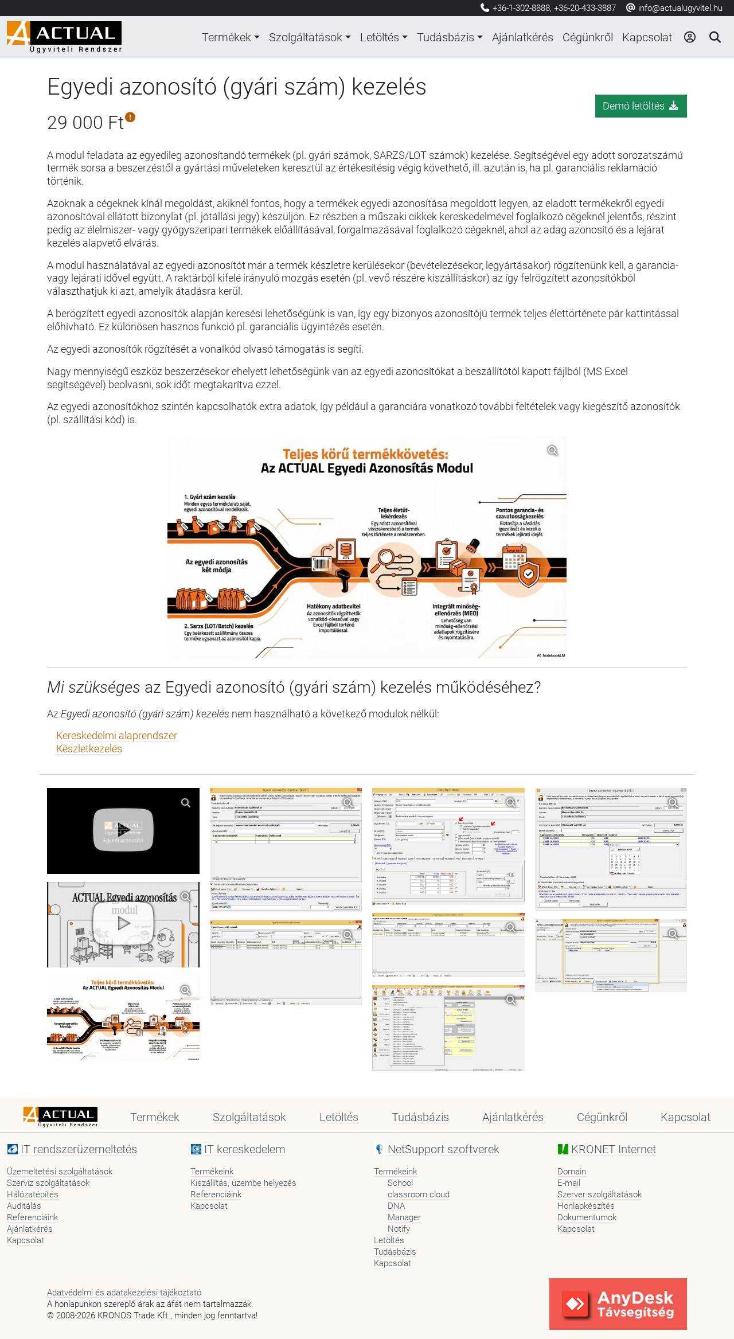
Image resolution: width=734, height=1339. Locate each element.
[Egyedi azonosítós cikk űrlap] (448, 846)
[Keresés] (714, 37)
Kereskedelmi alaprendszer (116, 735)
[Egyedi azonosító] (123, 830)
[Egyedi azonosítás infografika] (123, 1017)
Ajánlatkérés (522, 37)
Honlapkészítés (586, 1206)
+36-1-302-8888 (521, 8)
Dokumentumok (586, 1217)
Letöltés (379, 37)
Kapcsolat (647, 37)
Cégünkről (588, 37)
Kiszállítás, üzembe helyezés (243, 1183)
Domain (571, 1171)
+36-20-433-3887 (585, 8)
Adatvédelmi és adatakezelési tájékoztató (124, 1292)
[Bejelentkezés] (689, 37)
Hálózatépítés (32, 1194)
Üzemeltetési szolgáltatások (59, 1171)
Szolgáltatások (305, 37)
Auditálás (24, 1206)
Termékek (226, 37)
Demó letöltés (635, 106)
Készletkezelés (89, 749)
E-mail (568, 1183)
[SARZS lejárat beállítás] (611, 849)
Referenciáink (32, 1217)
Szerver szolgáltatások (599, 1194)
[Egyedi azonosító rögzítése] (448, 945)
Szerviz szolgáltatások (48, 1183)
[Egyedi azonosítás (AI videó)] (123, 924)
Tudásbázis (445, 37)
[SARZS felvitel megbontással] (611, 955)
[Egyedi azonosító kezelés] (448, 1028)
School (400, 1183)
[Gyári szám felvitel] (286, 850)
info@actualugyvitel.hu (679, 8)
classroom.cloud (419, 1194)
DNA (396, 1206)
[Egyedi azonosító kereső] (286, 962)
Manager (404, 1217)
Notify (399, 1229)
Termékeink (211, 1171)
